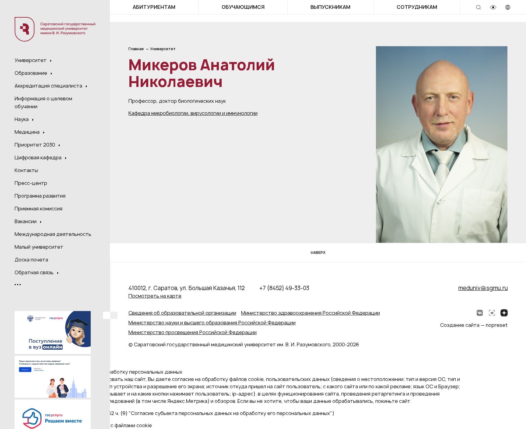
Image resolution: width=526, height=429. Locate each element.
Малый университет (39, 247)
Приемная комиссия (38, 208)
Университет (31, 60)
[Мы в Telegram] (492, 313)
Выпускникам (330, 7)
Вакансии (26, 221)
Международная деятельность (53, 234)
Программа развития (40, 195)
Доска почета (31, 259)
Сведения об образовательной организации (182, 313)
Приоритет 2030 (35, 144)
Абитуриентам (154, 7)
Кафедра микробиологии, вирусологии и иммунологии (193, 113)
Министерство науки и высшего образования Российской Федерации (212, 322)
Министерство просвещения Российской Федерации (192, 332)
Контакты (26, 170)
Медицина (28, 132)
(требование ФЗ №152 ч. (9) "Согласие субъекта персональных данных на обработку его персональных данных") (197, 413)
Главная (136, 48)
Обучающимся (243, 7)
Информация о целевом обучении (43, 102)
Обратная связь (35, 272)
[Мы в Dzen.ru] (504, 313)
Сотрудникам (417, 7)
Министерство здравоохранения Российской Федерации (310, 313)
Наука (22, 119)
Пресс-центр (31, 183)
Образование (31, 73)
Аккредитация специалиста (49, 85)
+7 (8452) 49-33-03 (284, 288)
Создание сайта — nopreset (474, 325)
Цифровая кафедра (39, 157)
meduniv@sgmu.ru (483, 288)
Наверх (318, 252)
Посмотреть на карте (154, 295)
